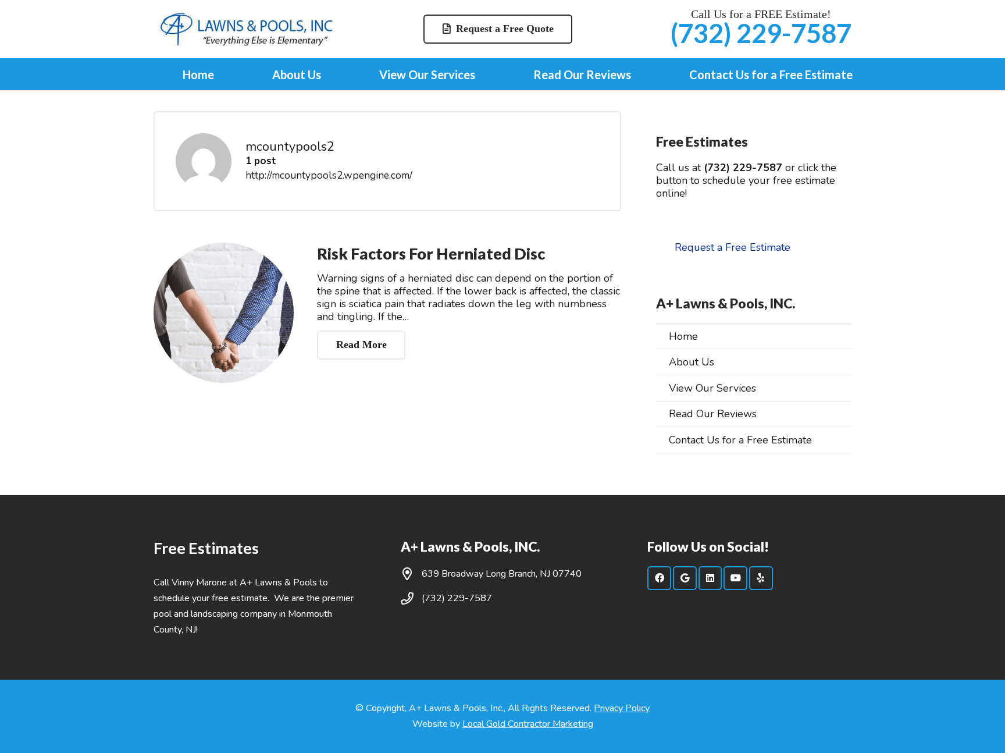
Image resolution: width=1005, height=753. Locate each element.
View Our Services (712, 388)
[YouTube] (735, 578)
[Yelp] (761, 578)
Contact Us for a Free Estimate (740, 440)
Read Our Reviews (713, 414)
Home (683, 336)
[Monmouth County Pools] (247, 29)
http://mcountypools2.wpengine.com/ (328, 175)
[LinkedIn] (710, 578)
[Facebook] (659, 578)
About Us (691, 362)
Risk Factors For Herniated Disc (431, 253)
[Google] (685, 578)
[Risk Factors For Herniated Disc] (224, 313)
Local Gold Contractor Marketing (527, 724)
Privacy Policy (622, 708)
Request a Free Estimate (732, 247)
